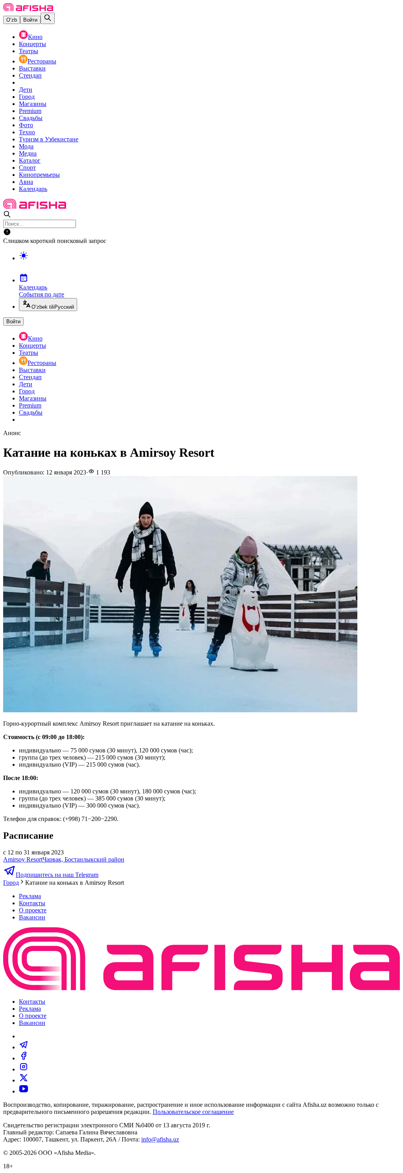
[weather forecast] (209, 264)
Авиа (26, 181)
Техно (27, 132)
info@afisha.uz (160, 1139)
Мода (26, 146)
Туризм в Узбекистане (48, 139)
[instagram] (23, 1069)
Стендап (30, 75)
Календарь (33, 188)
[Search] (48, 18)
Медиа (28, 153)
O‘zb (11, 20)
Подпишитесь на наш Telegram (57, 874)
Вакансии (32, 917)
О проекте (32, 910)
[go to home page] (28, 9)
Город (27, 96)
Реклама (30, 896)
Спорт (27, 167)
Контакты (32, 903)
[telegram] (23, 1047)
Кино (35, 36)
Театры (28, 51)
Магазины (32, 103)
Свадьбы (31, 118)
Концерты (32, 44)
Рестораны (42, 61)
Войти (30, 20)
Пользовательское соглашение (193, 1111)
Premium (30, 110)
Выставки (32, 68)
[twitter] (23, 1080)
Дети (25, 89)
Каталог (30, 160)
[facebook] (23, 1058)
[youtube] (23, 1091)
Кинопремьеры (39, 174)
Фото (26, 125)
